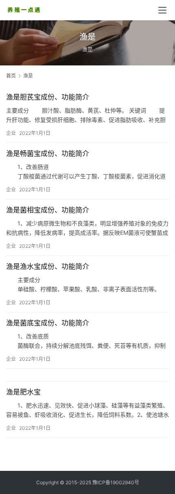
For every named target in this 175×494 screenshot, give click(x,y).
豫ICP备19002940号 (115, 482)
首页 (11, 76)
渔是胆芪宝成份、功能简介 (47, 97)
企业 (11, 133)
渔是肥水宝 (23, 392)
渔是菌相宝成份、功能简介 (47, 210)
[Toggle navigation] (162, 10)
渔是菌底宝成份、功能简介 (47, 323)
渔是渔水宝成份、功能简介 (47, 266)
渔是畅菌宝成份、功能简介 (47, 154)
